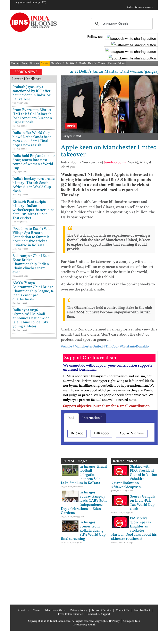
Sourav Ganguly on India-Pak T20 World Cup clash (143, 502)
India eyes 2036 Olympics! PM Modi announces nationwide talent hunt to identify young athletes (30, 318)
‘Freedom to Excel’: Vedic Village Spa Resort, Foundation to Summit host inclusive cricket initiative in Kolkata (32, 237)
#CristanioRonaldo (134, 346)
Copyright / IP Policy (107, 621)
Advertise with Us (55, 610)
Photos (112, 63)
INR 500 (77, 433)
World (73, 63)
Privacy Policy (78, 610)
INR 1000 (101, 433)
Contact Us (122, 610)
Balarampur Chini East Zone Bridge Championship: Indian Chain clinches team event (31, 264)
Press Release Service (70, 614)
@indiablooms (114, 162)
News (24, 63)
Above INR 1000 (131, 433)
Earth (82, 63)
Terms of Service (101, 610)
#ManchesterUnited (88, 346)
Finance (34, 63)
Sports (45, 63)
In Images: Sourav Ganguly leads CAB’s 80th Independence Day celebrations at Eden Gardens (84, 503)
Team (36, 610)
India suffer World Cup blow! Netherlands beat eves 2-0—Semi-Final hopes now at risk (31, 139)
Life (65, 63)
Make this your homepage (140, 7)
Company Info (131, 621)
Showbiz (56, 63)
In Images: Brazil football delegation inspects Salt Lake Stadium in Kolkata (84, 475)
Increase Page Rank (84, 625)
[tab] (71, 418)
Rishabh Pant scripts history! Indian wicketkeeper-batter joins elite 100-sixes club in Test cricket (33, 210)
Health (92, 63)
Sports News (26, 72)
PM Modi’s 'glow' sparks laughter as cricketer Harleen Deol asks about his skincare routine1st (134, 528)
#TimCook (111, 346)
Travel (102, 63)
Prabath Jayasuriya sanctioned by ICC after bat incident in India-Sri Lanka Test (31, 93)
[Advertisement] (33, 471)
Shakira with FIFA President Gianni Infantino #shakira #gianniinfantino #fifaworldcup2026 (134, 477)
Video (121, 63)
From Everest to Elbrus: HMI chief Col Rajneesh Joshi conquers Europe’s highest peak (32, 116)
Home (14, 63)
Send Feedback (142, 610)
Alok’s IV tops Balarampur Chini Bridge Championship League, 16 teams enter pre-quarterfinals (33, 291)
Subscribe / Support (98, 614)
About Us (23, 610)
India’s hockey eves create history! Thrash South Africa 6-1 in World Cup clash (33, 185)
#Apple (66, 346)
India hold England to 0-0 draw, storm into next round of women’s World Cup (33, 162)
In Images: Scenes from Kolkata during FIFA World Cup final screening (83, 530)
